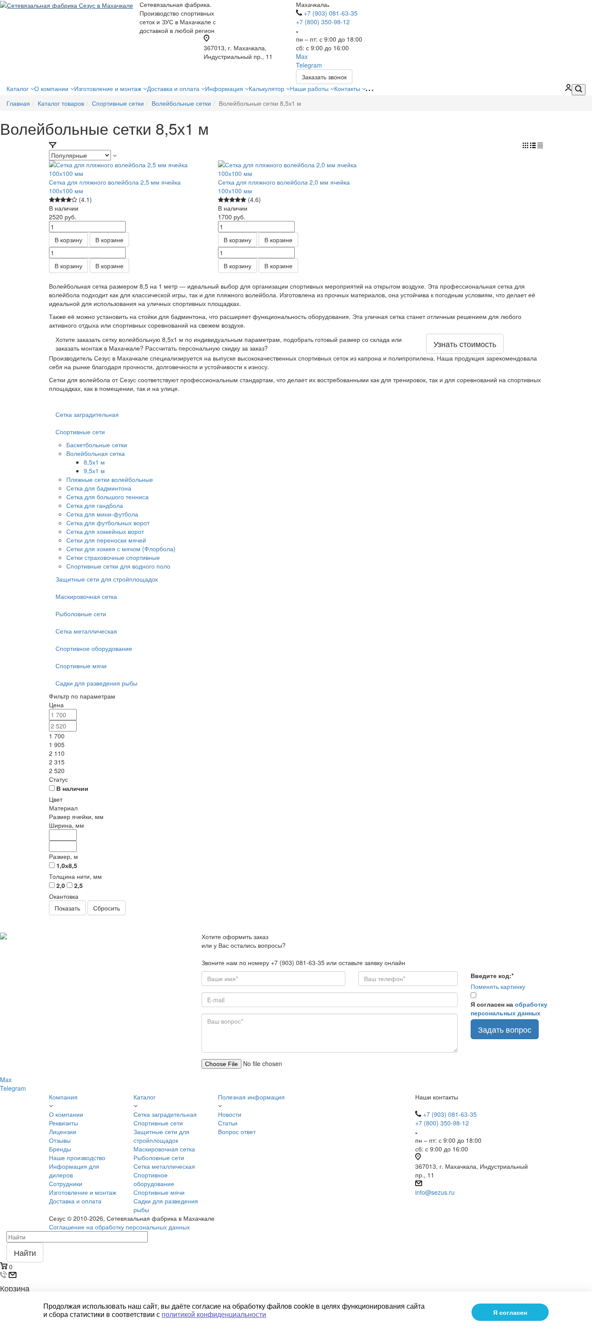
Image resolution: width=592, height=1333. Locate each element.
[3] (63, 200)
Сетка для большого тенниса (107, 496)
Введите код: (492, 975)
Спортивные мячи (81, 665)
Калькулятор (267, 88)
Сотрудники (65, 1183)
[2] (57, 200)
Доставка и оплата (174, 88)
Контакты (348, 88)
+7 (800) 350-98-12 (323, 21)
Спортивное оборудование (93, 648)
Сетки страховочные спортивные (113, 557)
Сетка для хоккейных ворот (105, 531)
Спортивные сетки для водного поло (118, 566)
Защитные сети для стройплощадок (106, 579)
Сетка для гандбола (94, 505)
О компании (52, 88)
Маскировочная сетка (86, 596)
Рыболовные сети (80, 613)
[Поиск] (578, 89)
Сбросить (106, 908)
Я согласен (510, 1312)
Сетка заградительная (87, 414)
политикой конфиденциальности (214, 1314)
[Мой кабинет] (568, 88)
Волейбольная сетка (95, 453)
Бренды (60, 1148)
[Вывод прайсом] (540, 145)
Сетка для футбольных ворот (108, 522)
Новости (229, 1114)
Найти (25, 1252)
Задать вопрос (504, 1029)
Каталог (18, 88)
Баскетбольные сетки (96, 444)
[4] (69, 200)
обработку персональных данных (509, 1008)
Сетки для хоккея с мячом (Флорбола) (121, 548)
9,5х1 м (94, 470)
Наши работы (310, 88)
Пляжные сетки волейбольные (109, 479)
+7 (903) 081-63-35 (331, 13)
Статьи (227, 1122)
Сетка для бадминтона (98, 488)
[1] (52, 200)
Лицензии (62, 1131)
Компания (63, 1096)
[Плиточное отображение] (526, 145)
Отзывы (60, 1140)
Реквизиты (63, 1122)
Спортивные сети (80, 431)
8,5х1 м (94, 462)
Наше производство (77, 1157)
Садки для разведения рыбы (96, 683)
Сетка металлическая (86, 631)
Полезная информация (251, 1096)
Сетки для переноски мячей (106, 540)
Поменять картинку (498, 986)
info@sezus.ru (435, 1192)
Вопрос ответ (237, 1131)
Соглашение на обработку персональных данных (119, 1226)
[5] (74, 200)
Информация (225, 88)
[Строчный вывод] (533, 145)
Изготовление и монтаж (108, 88)
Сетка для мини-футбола (102, 514)
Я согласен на (509, 1008)
